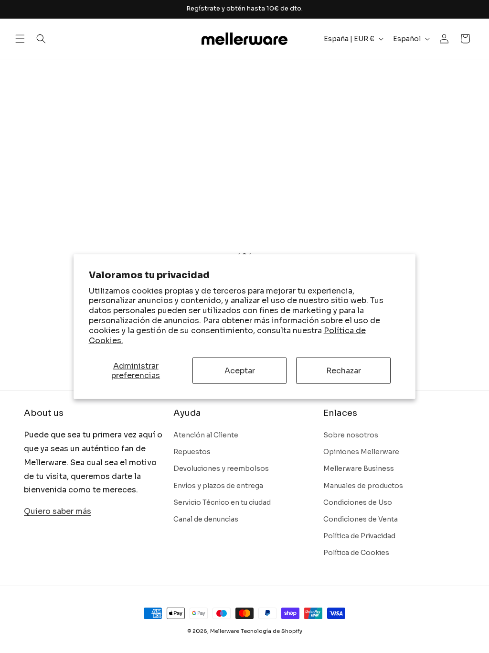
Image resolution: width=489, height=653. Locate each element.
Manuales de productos (363, 485)
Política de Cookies (356, 552)
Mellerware (224, 631)
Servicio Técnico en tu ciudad (222, 502)
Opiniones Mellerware (361, 451)
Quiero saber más (57, 511)
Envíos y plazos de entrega (218, 485)
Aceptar (239, 371)
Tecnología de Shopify (271, 631)
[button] (20, 38)
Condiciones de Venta (360, 519)
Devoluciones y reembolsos (221, 468)
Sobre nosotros (350, 435)
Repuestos (192, 451)
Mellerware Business (358, 468)
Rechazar (343, 371)
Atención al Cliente (205, 435)
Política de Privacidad (359, 536)
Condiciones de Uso (357, 502)
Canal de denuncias (205, 519)
